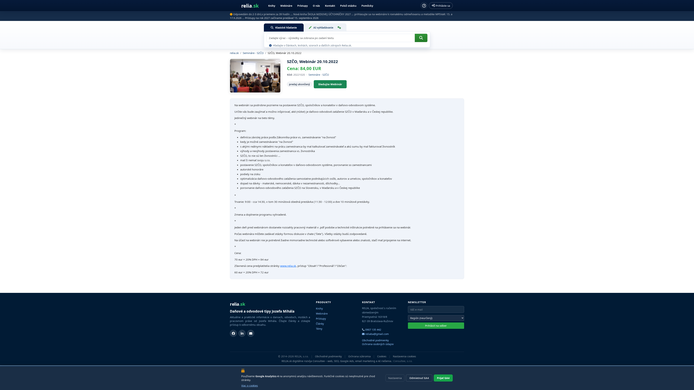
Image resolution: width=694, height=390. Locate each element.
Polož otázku (348, 5)
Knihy (271, 5)
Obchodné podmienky (375, 340)
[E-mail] (250, 333)
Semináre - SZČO (253, 53)
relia (250, 5)
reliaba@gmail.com (377, 334)
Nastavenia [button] (395, 378)
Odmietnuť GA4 (419, 378)
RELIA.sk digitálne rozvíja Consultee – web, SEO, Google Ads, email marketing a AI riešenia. (337, 361)
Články (320, 323)
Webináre (286, 5)
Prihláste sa (443, 5)
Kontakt (330, 5)
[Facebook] (233, 333)
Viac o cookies (249, 385)
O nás (316, 5)
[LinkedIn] (242, 333)
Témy (319, 328)
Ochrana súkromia (359, 356)
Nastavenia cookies (404, 356)
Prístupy (302, 5)
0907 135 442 (373, 329)
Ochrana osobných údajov (378, 344)
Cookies (381, 356)
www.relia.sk (288, 266)
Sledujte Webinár (330, 84)
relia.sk (234, 53)
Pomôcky (367, 5)
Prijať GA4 (443, 378)
